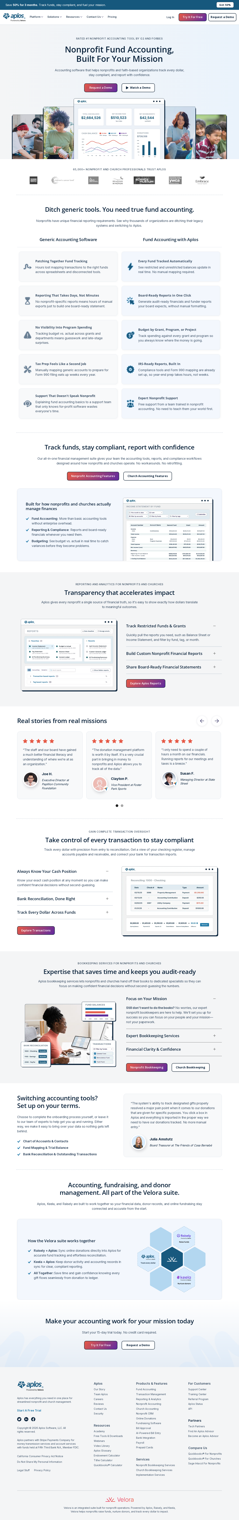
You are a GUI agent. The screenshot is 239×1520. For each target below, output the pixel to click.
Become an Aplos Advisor (203, 1435)
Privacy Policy (42, 1470)
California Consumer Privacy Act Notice (40, 1456)
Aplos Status (195, 1403)
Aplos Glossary (102, 1450)
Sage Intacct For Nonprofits (204, 1463)
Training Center (197, 1394)
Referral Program (198, 1399)
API (190, 1408)
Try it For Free (192, 17)
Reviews (99, 1403)
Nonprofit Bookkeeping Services (155, 1465)
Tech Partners (196, 1426)
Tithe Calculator (103, 1460)
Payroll (140, 1442)
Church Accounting (147, 1408)
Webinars (99, 1440)
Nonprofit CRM (144, 1413)
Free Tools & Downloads (108, 1435)
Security (98, 1413)
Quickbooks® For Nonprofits (205, 1453)
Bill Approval (143, 1428)
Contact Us (100, 1408)
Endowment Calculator (107, 1455)
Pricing (112, 16)
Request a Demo (222, 17)
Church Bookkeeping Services (154, 1470)
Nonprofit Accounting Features (93, 476)
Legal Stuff (23, 1470)
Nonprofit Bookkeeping (146, 1067)
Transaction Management (151, 1394)
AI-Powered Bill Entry (148, 1433)
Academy (99, 1431)
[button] (36, 17)
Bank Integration (145, 1437)
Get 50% (225, 4)
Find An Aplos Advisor (201, 1431)
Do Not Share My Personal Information (39, 1461)
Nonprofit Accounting (148, 1403)
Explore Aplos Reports (145, 683)
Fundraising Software (148, 1423)
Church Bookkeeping (190, 1067)
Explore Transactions (36, 930)
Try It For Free (101, 1345)
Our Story (99, 1389)
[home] (14, 17)
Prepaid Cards (144, 1447)
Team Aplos (101, 1394)
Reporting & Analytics (148, 1399)
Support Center (197, 1389)
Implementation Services (150, 1474)
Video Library (102, 1445)
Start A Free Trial (29, 1410)
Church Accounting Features (148, 476)
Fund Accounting (146, 1389)
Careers (98, 1399)
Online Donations (146, 1418)
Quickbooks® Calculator (108, 1465)
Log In (170, 17)
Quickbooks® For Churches (204, 1458)
